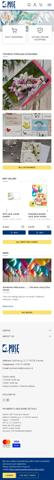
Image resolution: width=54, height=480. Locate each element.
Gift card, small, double (36, 215)
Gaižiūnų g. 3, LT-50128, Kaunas (27, 360)
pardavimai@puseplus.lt (21, 368)
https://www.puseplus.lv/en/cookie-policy (27, 469)
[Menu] (49, 5)
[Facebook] (8, 400)
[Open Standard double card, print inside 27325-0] (14, 196)
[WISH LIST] (23, 227)
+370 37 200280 (22, 364)
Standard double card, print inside (11, 215)
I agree (9, 475)
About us (8, 336)
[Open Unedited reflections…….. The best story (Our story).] (27, 270)
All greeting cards (27, 242)
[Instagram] (4, 400)
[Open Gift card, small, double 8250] (39, 196)
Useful (7, 330)
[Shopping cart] (40, 4)
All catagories (27, 167)
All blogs (27, 312)
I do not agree (27, 475)
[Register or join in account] (34, 4)
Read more (8, 306)
